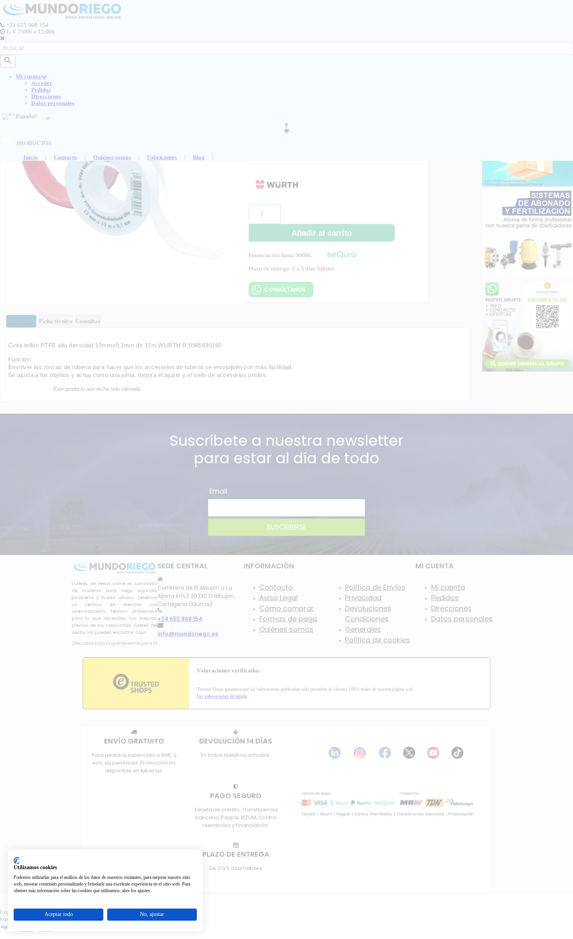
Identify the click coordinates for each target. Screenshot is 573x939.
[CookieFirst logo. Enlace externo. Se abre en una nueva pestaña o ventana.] (16, 860)
